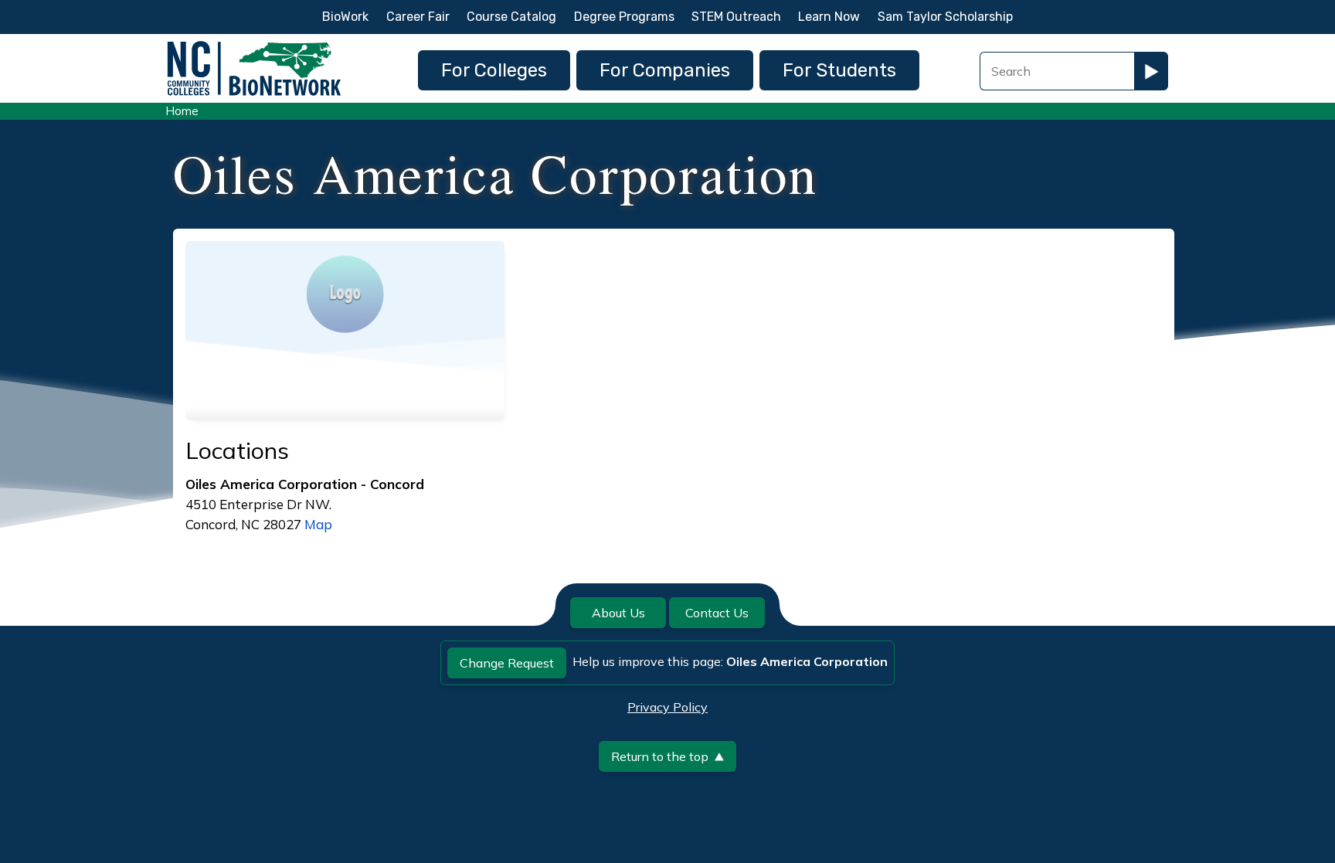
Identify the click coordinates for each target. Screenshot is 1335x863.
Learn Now (829, 16)
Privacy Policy (667, 707)
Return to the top (659, 756)
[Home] (254, 45)
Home (182, 111)
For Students (839, 70)
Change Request (507, 663)
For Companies (665, 70)
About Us (618, 612)
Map (318, 524)
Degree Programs (624, 16)
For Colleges (494, 70)
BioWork (345, 16)
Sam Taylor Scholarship (945, 16)
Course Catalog (511, 16)
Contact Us (717, 612)
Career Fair (418, 16)
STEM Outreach (736, 16)
